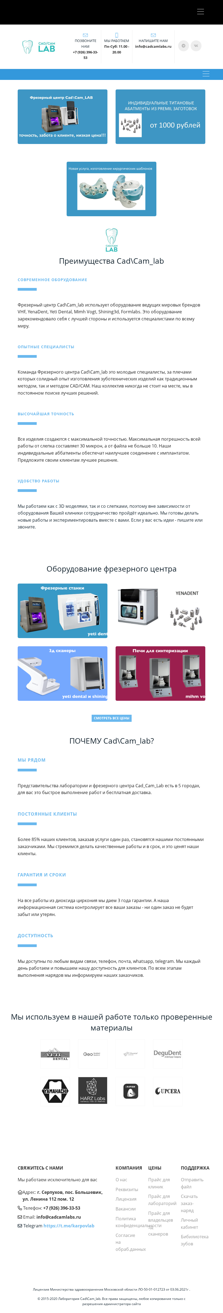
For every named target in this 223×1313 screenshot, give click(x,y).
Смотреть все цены (111, 718)
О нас (121, 1180)
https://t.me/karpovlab (69, 1226)
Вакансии (126, 1209)
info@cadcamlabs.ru (58, 1217)
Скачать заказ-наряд (189, 1203)
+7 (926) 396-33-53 (61, 1208)
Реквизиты (127, 1189)
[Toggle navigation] (201, 12)
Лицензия (126, 1199)
